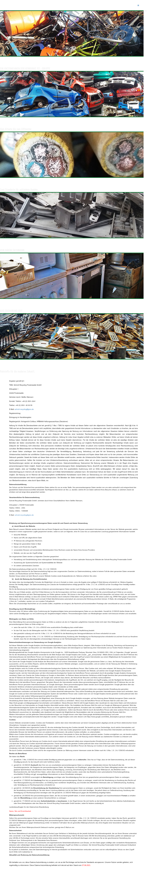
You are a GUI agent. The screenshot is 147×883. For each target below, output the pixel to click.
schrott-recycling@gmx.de (24, 409)
